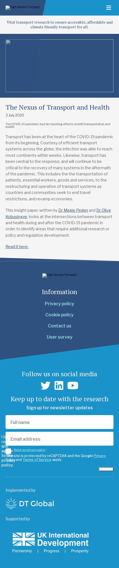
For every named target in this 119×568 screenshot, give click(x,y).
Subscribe (106, 469)
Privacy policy (59, 303)
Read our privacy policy (29, 449)
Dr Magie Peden (73, 210)
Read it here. (17, 246)
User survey (60, 337)
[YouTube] (73, 386)
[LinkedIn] (59, 386)
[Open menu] (108, 8)
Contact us (59, 326)
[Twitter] (46, 386)
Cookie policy (59, 314)
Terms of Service (37, 460)
